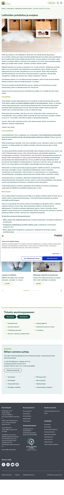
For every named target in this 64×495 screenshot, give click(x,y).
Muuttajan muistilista (50, 434)
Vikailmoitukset (48, 442)
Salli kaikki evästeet (52, 258)
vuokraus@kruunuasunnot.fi (9, 429)
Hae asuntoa (10, 316)
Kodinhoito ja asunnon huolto (23, 8)
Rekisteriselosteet (7, 475)
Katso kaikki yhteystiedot (9, 449)
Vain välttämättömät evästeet (31, 258)
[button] (26, 290)
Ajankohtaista (27, 418)
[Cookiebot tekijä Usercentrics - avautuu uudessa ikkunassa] (55, 236)
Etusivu (4, 8)
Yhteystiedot (26, 421)
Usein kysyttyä (48, 439)
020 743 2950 (10, 420)
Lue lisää (7, 283)
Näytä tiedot (56, 253)
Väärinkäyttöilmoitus (28, 475)
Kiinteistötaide (27, 416)
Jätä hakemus (24, 316)
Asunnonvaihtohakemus (51, 429)
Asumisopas (10, 8)
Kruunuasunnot (27, 411)
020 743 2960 (5, 438)
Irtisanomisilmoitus (49, 432)
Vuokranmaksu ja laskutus (51, 444)
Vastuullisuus (26, 413)
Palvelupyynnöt (48, 437)
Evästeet (17, 475)
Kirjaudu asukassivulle (13, 370)
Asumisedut (47, 424)
